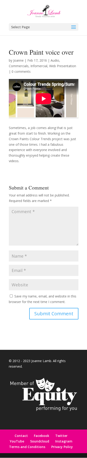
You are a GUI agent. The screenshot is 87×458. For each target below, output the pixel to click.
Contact (21, 435)
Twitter (61, 435)
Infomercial (38, 66)
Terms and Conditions (27, 447)
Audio (55, 60)
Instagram (63, 441)
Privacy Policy (62, 447)
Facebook (41, 435)
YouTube (17, 441)
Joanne (18, 60)
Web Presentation (62, 66)
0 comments (21, 71)
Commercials (19, 66)
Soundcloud (39, 441)
